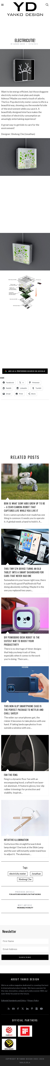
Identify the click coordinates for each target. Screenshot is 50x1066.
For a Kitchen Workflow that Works (25, 892)
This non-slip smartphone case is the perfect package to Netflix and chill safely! (23, 709)
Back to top (24, 1062)
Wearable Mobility (25, 906)
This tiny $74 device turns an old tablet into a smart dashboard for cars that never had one (24, 572)
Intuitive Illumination (16, 840)
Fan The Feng (11, 775)
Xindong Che (25, 879)
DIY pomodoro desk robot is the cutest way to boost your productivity (22, 641)
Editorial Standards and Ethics (13, 1000)
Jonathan (36, 873)
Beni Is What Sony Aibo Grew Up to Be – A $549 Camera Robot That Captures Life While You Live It (24, 507)
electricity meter (17, 873)
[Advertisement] (25, 28)
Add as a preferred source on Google (26, 371)
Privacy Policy (33, 1000)
